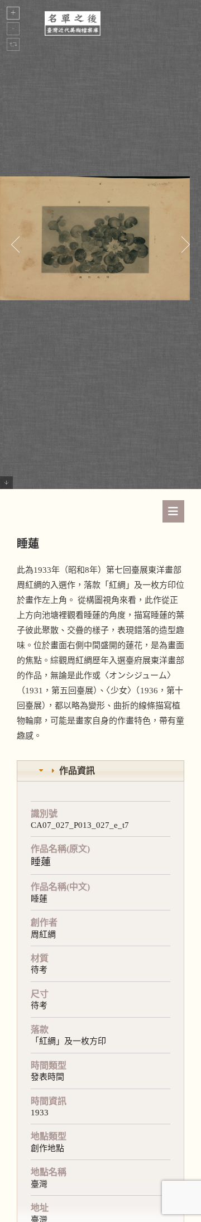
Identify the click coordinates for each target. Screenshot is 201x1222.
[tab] (100, 771)
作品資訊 (77, 770)
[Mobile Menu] (173, 511)
